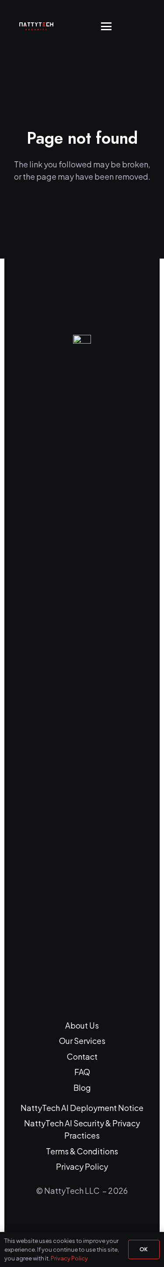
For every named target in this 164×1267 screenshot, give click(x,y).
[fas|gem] (82, 663)
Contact (82, 1056)
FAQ (82, 1072)
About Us (82, 1025)
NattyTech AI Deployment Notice (82, 1108)
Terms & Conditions (82, 1151)
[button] (106, 26)
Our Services (82, 1041)
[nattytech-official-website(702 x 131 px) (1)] (40, 26)
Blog (82, 1087)
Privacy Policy (82, 1166)
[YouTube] (93, 1220)
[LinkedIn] (70, 1220)
